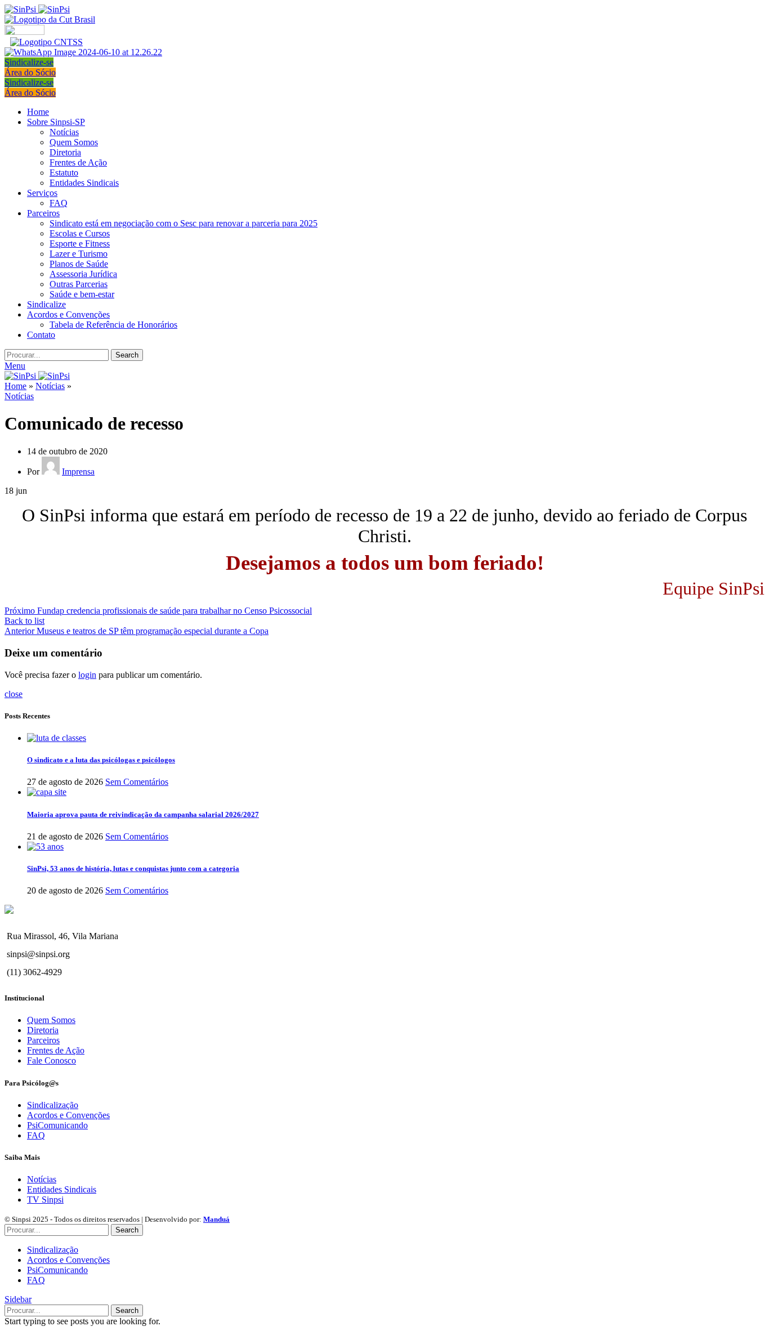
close (14, 694)
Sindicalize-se (29, 62)
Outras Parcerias (79, 284)
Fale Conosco (51, 1060)
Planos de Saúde (79, 264)
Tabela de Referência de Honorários (113, 324)
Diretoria (65, 152)
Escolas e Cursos (80, 233)
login (87, 675)
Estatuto (64, 172)
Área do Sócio (30, 72)
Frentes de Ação (78, 162)
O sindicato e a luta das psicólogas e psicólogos (101, 760)
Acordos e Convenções (68, 1115)
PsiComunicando (57, 1125)
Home (15, 386)
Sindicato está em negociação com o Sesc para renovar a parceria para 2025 (184, 223)
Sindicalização (52, 1105)
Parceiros (43, 1040)
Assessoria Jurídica (83, 274)
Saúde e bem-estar (82, 294)
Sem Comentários (136, 782)
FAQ (59, 203)
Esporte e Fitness (80, 243)
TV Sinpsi (45, 1199)
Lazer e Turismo (79, 253)
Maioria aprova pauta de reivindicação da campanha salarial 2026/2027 (143, 814)
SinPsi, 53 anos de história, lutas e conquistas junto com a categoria (133, 868)
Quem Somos (74, 142)
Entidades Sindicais (84, 182)
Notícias (64, 132)
